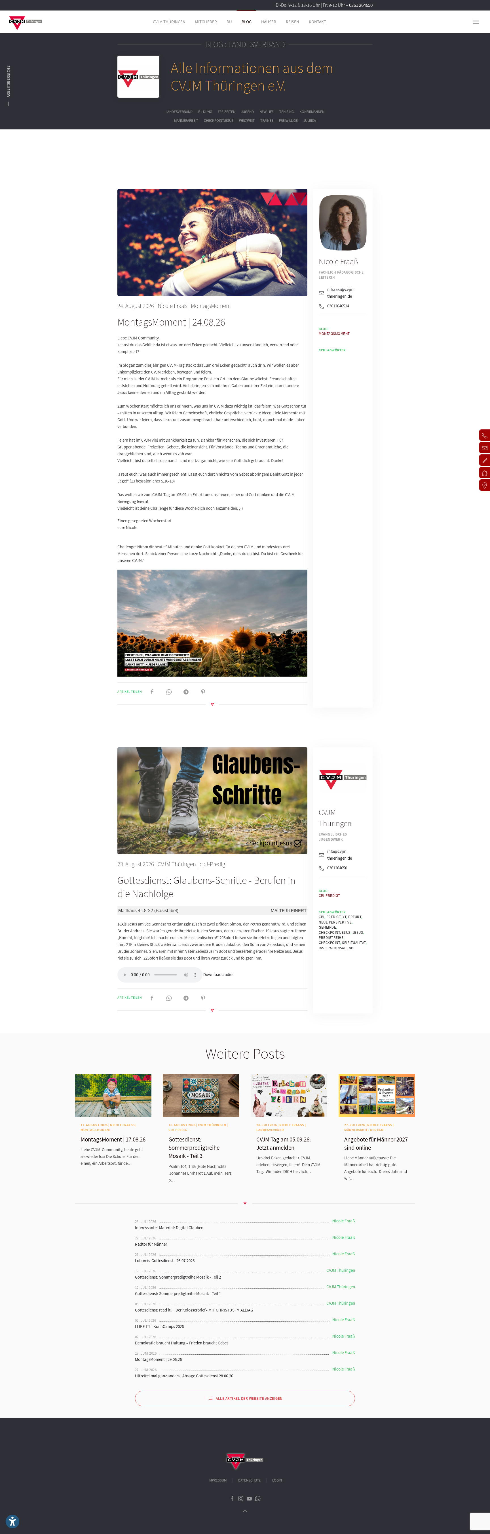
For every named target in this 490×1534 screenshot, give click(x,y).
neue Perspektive (335, 922)
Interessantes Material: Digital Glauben (169, 1227)
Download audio (218, 974)
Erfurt (354, 916)
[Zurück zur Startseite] (25, 22)
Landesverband (179, 111)
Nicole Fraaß (172, 306)
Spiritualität (354, 942)
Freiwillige (288, 120)
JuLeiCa (309, 120)
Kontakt (317, 21)
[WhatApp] (169, 691)
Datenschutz (249, 1480)
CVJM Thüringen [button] (169, 21)
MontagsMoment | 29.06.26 (158, 1359)
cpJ (321, 916)
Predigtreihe (331, 937)
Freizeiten (226, 111)
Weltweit (247, 120)
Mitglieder (206, 21)
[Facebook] (152, 691)
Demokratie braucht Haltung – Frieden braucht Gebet (181, 1343)
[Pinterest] (203, 691)
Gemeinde (327, 927)
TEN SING (286, 111)
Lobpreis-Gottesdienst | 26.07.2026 (165, 1260)
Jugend (247, 111)
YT (344, 916)
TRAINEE (266, 120)
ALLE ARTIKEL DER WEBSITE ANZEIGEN (249, 1398)
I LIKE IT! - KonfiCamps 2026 (159, 1326)
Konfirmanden (311, 111)
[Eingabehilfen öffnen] (12, 1521)
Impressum (217, 1480)
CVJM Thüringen (177, 864)
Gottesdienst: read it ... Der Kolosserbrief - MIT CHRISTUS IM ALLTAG (194, 1310)
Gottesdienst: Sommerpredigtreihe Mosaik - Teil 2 (178, 1277)
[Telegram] (186, 691)
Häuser (268, 21)
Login (277, 1480)
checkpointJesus (218, 120)
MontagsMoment (211, 306)
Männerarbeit (186, 120)
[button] (476, 22)
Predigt (333, 916)
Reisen (292, 21)
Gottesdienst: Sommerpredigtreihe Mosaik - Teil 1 (178, 1293)
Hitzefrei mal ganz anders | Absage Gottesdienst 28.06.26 (184, 1375)
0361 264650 (361, 5)
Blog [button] (247, 21)
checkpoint (329, 942)
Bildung (205, 111)
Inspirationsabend (336, 948)
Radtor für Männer (151, 1244)
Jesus (357, 932)
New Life (266, 111)
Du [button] (229, 21)
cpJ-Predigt (213, 864)
